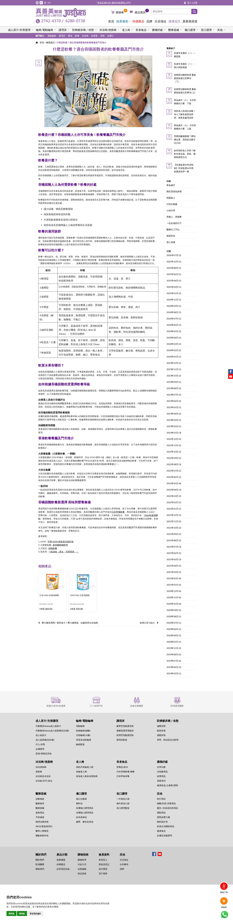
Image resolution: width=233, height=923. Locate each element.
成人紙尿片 (41, 735)
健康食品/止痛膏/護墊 (167, 785)
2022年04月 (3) (174, 490)
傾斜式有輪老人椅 (84, 767)
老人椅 (126, 29)
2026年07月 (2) (174, 255)
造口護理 (206, 29)
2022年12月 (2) (174, 439)
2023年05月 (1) (174, 407)
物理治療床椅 (42, 821)
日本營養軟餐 (118, 512)
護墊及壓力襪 (163, 817)
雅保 (70, 35)
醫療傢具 (40, 803)
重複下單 (224, 892)
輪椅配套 (80, 744)
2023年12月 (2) (174, 363)
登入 (189, 2)
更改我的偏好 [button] (35, 913)
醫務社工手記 (173, 229)
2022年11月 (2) (174, 445)
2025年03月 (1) (174, 287)
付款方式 (82, 864)
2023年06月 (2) (174, 401)
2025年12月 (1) (174, 261)
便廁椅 (39, 771)
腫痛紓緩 (157, 29)
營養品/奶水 (122, 767)
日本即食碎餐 (122, 776)
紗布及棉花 (81, 817)
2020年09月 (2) (174, 610)
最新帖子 (171, 48)
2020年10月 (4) (174, 604)
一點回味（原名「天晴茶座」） (63, 551)
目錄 (169, 181)
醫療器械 (173, 29)
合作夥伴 (124, 864)
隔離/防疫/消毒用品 (166, 803)
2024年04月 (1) (174, 338)
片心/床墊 (40, 744)
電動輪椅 (51, 35)
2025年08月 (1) (174, 268)
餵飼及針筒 (162, 821)
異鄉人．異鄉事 (174, 217)
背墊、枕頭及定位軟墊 (168, 739)
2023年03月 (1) (174, 420)
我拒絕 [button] (22, 913)
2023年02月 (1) (174, 426)
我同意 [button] (11, 913)
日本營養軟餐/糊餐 (125, 771)
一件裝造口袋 (122, 798)
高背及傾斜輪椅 (83, 739)
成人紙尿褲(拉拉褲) (45, 739)
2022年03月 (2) (174, 496)
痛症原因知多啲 (174, 191)
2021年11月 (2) (174, 521)
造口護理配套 (122, 808)
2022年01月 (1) (174, 509)
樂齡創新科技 (42, 835)
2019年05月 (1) (174, 673)
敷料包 (79, 803)
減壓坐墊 (161, 726)
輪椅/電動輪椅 (44, 29)
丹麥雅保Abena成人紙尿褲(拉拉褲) (52, 730)
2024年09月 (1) (174, 306)
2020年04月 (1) (174, 635)
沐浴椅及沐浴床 (43, 776)
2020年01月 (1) (174, 642)
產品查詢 (140, 12)
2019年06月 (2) (174, 667)
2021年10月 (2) (174, 528)
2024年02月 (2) (174, 350)
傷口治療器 (81, 798)
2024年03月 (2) (174, 344)
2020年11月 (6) (174, 597)
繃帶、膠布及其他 (84, 821)
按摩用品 (161, 776)
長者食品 (141, 29)
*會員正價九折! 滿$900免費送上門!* (114, 2)
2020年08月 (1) (174, 616)
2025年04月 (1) (174, 280)
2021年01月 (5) (174, 585)
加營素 (94, 35)
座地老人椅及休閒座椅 (87, 776)
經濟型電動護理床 (125, 735)
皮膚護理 (40, 749)
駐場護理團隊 (177, 705)
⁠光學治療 (161, 767)
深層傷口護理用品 (84, 812)
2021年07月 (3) (174, 547)
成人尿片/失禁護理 (19, 29)
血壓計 (110, 35)
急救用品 (40, 812)
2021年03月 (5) (174, 572)
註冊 (195, 2)
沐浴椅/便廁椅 (107, 29)
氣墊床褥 (161, 730)
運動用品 (161, 812)
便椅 (102, 35)
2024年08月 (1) (174, 312)
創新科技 (171, 236)
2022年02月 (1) (174, 502)
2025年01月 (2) (174, 293)
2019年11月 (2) (174, 648)
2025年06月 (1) (174, 274)
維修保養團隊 (136, 705)
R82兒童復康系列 (44, 826)
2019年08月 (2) (174, 654)
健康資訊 (174, 21)
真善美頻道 (190, 21)
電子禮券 (103, 873)
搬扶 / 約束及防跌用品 (167, 808)
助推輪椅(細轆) (83, 730)
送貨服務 (82, 869)
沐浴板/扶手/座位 (44, 780)
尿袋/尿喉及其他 (44, 753)
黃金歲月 (171, 185)
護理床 (63, 29)
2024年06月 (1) (174, 325)
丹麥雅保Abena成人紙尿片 (48, 726)
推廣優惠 (122, 21)
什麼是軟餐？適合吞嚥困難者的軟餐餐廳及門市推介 (81, 42)
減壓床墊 (161, 735)
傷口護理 (190, 29)
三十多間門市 (96, 705)
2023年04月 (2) (174, 414)
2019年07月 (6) (174, 661)
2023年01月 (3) (174, 433)
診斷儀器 (40, 798)
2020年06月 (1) (174, 629)
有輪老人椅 (81, 771)
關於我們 (40, 859)
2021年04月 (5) (174, 566)
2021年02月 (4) (174, 578)
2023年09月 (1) (174, 382)
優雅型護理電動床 (125, 730)
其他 (220, 29)
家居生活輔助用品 (165, 826)
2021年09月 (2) (174, 534)
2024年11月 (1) (174, 299)
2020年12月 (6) (174, 591)
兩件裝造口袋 (122, 803)
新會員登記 (104, 864)
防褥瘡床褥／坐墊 (83, 29)
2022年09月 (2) (174, 458)
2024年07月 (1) (174, 319)
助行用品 (161, 798)
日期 (169, 251)
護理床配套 (121, 739)
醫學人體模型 (42, 831)
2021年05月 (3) (174, 559)
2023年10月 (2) (174, 376)
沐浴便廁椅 (41, 767)
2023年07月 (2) (174, 395)
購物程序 (82, 859)
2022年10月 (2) (174, 452)
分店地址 (160, 21)
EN (49, 2)
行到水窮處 (172, 204)
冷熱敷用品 (162, 771)
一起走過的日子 (174, 223)
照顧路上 (171, 198)
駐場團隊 (40, 864)
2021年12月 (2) (174, 515)
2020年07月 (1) (174, 623)
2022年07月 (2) (174, 471)
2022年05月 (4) (174, 483)
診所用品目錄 (63, 869)
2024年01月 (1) (174, 357)
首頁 (111, 21)
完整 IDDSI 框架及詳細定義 (60, 541)
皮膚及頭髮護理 (164, 835)
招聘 (122, 869)
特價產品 (138, 21)
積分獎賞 (103, 869)
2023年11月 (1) (174, 369)
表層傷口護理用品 (84, 808)
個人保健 (171, 242)
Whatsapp (224, 914)
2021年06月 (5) (174, 553)
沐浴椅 (85, 35)
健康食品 (161, 831)
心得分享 (171, 210)
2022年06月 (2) (174, 477)
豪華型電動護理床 (125, 726)
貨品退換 (82, 873)
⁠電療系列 (161, 780)
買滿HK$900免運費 (55, 705)
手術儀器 (40, 817)
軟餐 (77, 35)
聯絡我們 (40, 869)
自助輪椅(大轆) (83, 735)
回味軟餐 (52, 548)
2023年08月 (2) (174, 388)
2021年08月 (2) (174, 540)
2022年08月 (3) (174, 464)
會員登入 (103, 859)
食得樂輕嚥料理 (60, 545)
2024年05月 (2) (174, 331)
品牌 (149, 21)
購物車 (120, 12)
